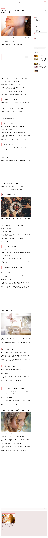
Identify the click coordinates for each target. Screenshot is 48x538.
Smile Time (24, 3)
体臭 (37, 48)
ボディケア (38, 20)
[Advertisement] (16, 68)
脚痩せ (40, 48)
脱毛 (35, 48)
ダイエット (37, 33)
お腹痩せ (44, 48)
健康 (36, 38)
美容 (36, 17)
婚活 (37, 30)
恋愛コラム (38, 31)
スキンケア (3, 8)
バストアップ (38, 21)
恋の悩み (37, 26)
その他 (36, 40)
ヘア (37, 22)
